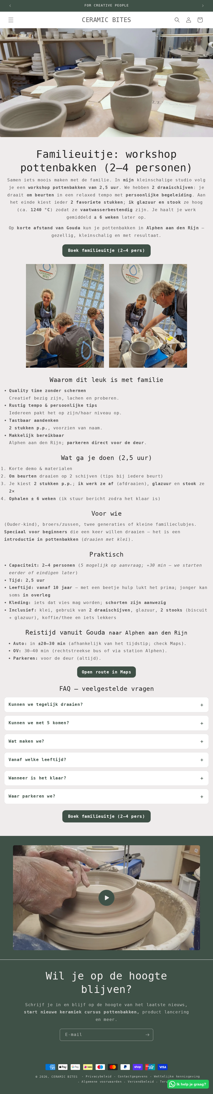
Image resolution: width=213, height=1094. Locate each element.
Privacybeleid (99, 1076)
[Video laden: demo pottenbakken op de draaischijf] (106, 897)
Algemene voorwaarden (102, 1081)
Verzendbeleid (141, 1081)
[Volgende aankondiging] (203, 5)
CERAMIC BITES (64, 1076)
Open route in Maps (106, 672)
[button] (11, 20)
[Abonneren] (147, 1035)
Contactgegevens (133, 1076)
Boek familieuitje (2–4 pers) (106, 250)
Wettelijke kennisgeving (177, 1076)
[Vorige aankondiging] (10, 5)
